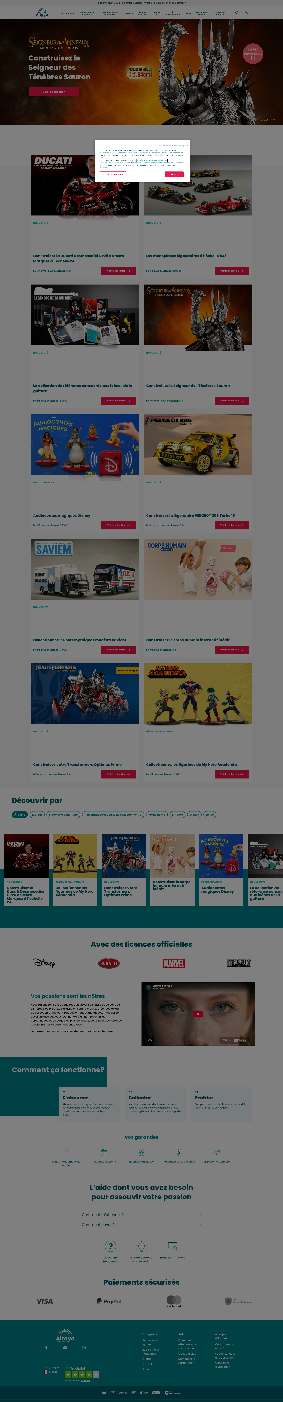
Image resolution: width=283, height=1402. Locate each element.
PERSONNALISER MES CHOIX (113, 174)
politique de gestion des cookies (152, 160)
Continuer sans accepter (173, 145)
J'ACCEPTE (174, 174)
